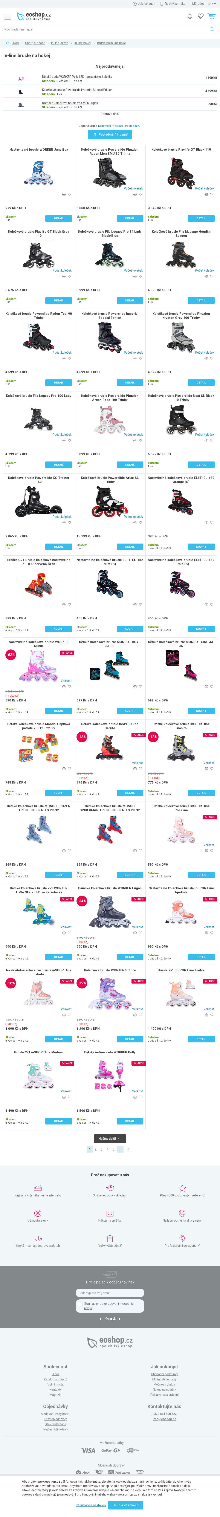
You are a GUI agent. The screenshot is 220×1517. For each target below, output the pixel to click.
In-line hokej (83, 43)
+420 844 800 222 (164, 1414)
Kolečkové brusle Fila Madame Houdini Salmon (181, 234)
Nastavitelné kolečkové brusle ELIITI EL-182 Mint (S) (109, 562)
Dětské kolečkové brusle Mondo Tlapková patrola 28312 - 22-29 (38, 726)
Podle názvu (132, 125)
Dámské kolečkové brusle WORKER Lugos (110, 888)
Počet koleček (133, 188)
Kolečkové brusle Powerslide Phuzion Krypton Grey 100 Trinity (181, 316)
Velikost (66, 681)
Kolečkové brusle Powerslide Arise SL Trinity (110, 480)
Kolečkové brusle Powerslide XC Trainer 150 (38, 480)
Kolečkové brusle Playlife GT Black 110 (181, 149)
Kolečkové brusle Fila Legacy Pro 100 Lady (38, 396)
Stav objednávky (55, 1419)
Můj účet (198, 3)
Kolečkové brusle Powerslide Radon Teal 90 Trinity (39, 316)
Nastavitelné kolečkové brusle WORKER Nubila (39, 644)
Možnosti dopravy (164, 1379)
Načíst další (107, 1139)
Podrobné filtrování (113, 134)
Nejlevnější (105, 125)
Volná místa (55, 1384)
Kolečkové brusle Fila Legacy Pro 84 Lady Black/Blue (110, 234)
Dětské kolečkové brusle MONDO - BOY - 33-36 (110, 644)
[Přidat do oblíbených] (69, 194)
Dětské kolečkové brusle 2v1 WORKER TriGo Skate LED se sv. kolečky (38, 890)
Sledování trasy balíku (55, 1414)
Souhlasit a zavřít (126, 1505)
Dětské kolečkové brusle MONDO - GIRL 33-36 (181, 644)
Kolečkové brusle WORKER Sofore (110, 970)
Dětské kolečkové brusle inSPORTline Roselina (181, 808)
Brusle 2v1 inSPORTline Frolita (181, 970)
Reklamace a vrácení (164, 1394)
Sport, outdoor (35, 43)
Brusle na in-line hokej (112, 43)
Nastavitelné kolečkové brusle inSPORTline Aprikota (181, 890)
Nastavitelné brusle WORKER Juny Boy (38, 149)
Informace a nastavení (91, 1505)
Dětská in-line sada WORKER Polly (110, 1052)
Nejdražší (118, 125)
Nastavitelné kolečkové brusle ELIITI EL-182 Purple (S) (181, 562)
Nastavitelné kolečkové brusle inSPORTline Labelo (39, 972)
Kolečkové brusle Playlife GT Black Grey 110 (38, 234)
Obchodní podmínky (164, 1374)
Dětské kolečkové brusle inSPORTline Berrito (109, 726)
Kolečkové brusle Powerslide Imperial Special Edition (109, 316)
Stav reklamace (55, 1424)
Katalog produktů (55, 1379)
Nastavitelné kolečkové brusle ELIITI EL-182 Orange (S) (181, 480)
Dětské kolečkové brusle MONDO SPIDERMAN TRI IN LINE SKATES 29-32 (110, 808)
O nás (56, 1374)
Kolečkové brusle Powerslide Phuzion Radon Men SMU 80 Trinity (110, 152)
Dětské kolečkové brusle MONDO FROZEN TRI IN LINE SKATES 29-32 (38, 808)
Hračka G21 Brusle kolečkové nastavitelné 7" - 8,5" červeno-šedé (38, 562)
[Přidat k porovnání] (64, 194)
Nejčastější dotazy (55, 1429)
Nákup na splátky (164, 1389)
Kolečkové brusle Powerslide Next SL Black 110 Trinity (181, 398)
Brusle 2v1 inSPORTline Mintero (38, 1052)
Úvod (15, 43)
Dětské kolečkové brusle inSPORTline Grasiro (181, 726)
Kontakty (56, 1389)
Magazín (55, 1394)
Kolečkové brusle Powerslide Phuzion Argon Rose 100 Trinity (110, 398)
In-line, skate (59, 43)
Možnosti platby (164, 1384)
